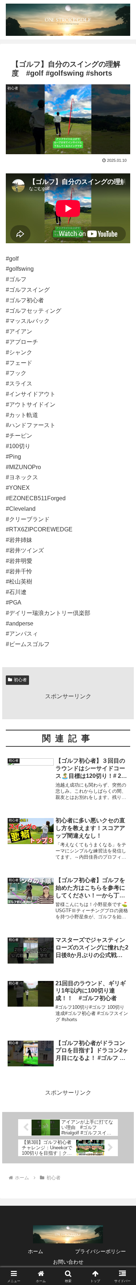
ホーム (35, 1251)
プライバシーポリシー (100, 1251)
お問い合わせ (68, 1262)
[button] (121, 1016)
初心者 (20, 679)
